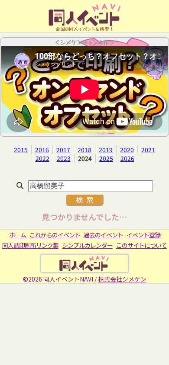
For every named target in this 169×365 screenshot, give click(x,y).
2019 (106, 149)
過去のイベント (103, 235)
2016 (42, 149)
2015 (21, 149)
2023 (64, 158)
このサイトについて (141, 245)
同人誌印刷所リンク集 (30, 245)
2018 (84, 149)
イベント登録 (143, 235)
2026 (127, 158)
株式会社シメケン (122, 279)
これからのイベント (54, 235)
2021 (148, 149)
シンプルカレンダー (87, 245)
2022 (42, 158)
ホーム (17, 235)
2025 (106, 158)
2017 (63, 149)
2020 (127, 149)
